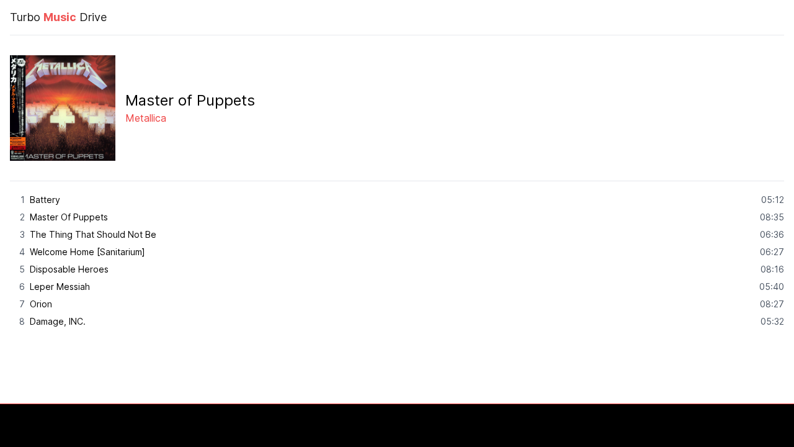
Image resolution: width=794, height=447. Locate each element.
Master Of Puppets (69, 217)
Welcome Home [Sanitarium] (87, 251)
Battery (45, 199)
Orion (41, 304)
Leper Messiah (60, 286)
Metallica (145, 118)
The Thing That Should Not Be (93, 234)
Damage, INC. (58, 321)
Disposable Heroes (69, 269)
